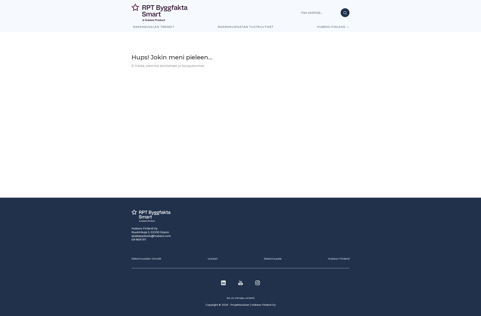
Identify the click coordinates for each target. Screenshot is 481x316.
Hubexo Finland (331, 27)
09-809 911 (139, 239)
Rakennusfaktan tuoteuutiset (246, 27)
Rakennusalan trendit (153, 27)
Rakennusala (272, 258)
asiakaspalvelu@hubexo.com (151, 236)
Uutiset (213, 258)
